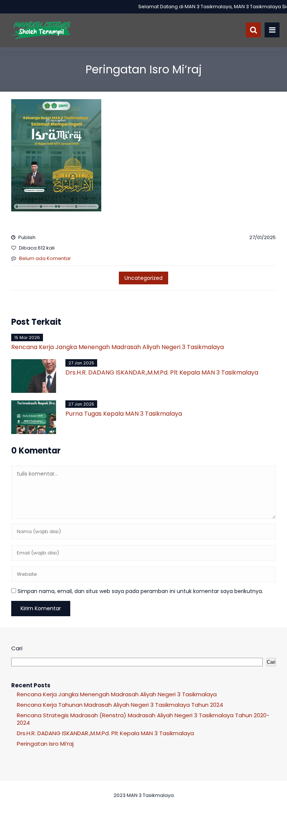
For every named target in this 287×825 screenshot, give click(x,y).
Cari (16, 648)
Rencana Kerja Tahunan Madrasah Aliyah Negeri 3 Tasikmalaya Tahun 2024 (120, 705)
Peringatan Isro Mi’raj (45, 744)
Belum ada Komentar (45, 258)
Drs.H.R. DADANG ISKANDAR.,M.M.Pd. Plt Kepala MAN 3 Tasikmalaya (161, 372)
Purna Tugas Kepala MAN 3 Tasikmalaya (123, 413)
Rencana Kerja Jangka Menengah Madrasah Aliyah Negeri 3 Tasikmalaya (117, 347)
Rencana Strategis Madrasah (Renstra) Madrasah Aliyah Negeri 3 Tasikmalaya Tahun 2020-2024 (143, 719)
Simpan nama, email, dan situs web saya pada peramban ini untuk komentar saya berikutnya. (140, 591)
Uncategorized (143, 278)
